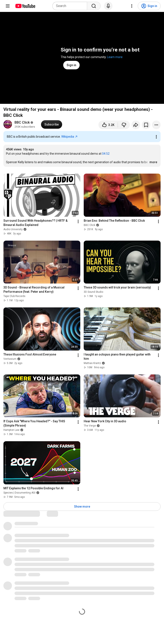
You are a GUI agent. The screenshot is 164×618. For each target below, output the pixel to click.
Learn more (115, 57)
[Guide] (7, 6)
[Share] (136, 125)
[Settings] (131, 6)
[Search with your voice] (108, 6)
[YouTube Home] (25, 6)
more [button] (153, 162)
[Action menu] (156, 137)
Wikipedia (67, 136)
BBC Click (22, 122)
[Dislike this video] (124, 125)
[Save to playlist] (146, 125)
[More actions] (156, 125)
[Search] (94, 6)
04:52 (106, 153)
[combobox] (71, 6)
